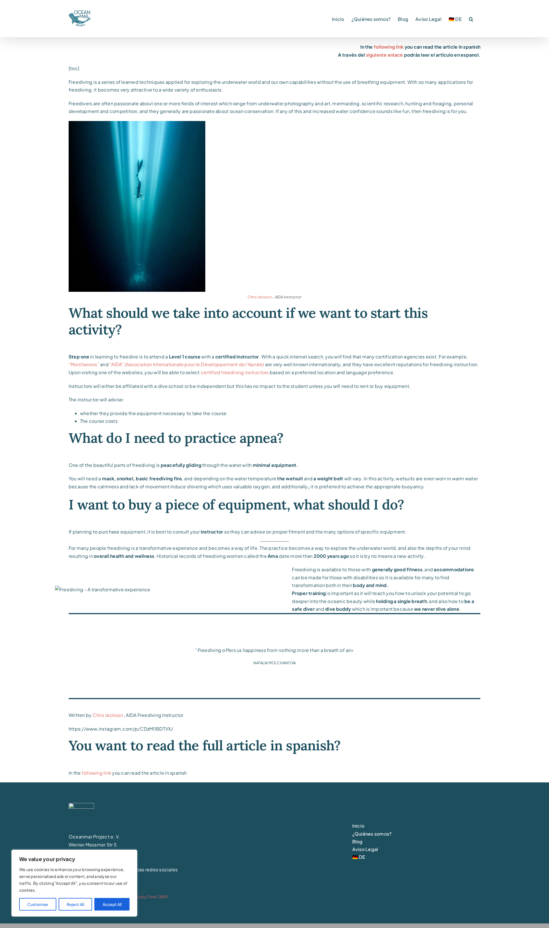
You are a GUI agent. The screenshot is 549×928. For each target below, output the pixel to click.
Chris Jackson (260, 297)
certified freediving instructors (235, 372)
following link (388, 47)
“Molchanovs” (84, 364)
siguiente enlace (384, 55)
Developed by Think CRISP (144, 897)
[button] (471, 18)
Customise (37, 904)
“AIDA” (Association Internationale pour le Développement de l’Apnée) (187, 364)
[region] (74, 883)
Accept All (112, 904)
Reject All (75, 904)
